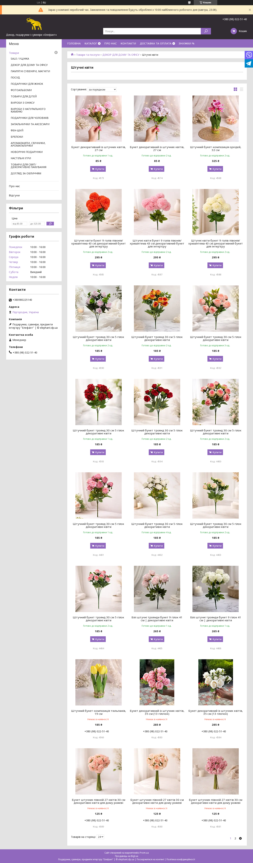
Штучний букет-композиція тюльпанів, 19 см (98, 712)
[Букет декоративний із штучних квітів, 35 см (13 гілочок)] (157, 682)
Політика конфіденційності (181, 859)
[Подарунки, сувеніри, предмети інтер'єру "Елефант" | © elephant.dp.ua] (34, 23)
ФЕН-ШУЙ (17, 130)
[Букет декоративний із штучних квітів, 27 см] (98, 118)
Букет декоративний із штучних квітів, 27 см (98, 148)
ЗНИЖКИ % (186, 43)
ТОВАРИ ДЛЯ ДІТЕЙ (24, 96)
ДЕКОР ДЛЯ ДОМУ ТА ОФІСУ (120, 54)
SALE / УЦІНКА (20, 58)
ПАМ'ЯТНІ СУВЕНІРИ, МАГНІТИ (30, 71)
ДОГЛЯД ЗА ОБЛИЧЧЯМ (26, 173)
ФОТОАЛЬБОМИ (21, 90)
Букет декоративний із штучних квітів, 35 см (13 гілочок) (157, 712)
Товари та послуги (88, 54)
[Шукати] (206, 31)
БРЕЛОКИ (17, 136)
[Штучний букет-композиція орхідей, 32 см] (215, 118)
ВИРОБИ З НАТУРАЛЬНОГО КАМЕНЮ (28, 110)
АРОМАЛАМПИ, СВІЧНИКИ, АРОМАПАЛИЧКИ (28, 144)
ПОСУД (15, 77)
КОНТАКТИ (128, 43)
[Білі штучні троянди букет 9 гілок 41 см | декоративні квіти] (157, 589)
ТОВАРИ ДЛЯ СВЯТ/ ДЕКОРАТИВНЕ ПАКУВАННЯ (28, 166)
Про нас (14, 186)
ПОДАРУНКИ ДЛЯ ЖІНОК (27, 84)
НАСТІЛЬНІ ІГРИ (21, 158)
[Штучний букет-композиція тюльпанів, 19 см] (98, 682)
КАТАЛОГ (90, 43)
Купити (99, 169)
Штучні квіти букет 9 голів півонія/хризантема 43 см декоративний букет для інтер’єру (98, 243)
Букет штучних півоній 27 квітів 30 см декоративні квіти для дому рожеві (98, 801)
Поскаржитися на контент (150, 859)
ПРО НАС (110, 43)
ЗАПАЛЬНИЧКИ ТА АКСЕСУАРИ (30, 124)
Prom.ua (144, 852)
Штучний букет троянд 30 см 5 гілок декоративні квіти (98, 338)
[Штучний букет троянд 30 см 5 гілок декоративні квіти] (98, 308)
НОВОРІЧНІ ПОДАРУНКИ (27, 152)
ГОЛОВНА (74, 43)
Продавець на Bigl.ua (126, 856)
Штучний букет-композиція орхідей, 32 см (215, 148)
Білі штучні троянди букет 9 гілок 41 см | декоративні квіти (157, 619)
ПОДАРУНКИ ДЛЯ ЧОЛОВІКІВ (30, 118)
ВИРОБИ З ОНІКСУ (23, 102)
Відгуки (14, 195)
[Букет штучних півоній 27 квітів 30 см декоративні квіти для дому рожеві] (98, 771)
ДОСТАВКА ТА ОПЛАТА (156, 43)
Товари (14, 53)
